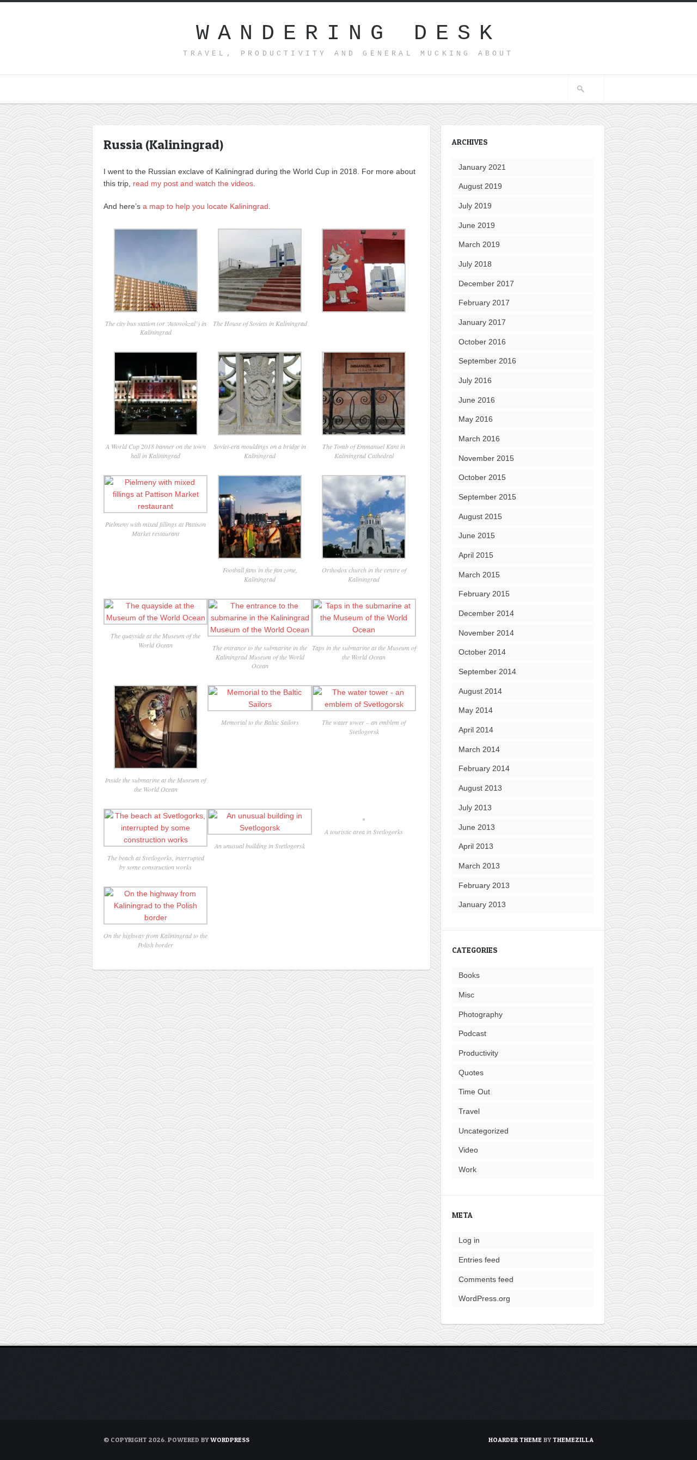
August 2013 (480, 788)
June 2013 (476, 827)
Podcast (472, 1033)
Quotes (471, 1072)
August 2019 (480, 186)
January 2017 (482, 322)
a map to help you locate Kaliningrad (205, 206)
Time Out (474, 1091)
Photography (480, 1014)
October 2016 (482, 341)
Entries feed (479, 1259)
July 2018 (475, 264)
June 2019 (476, 225)
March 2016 (479, 438)
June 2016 (476, 400)
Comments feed (485, 1279)
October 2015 (482, 477)
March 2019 (479, 244)
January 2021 (482, 167)
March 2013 (479, 865)
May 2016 (475, 419)
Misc (466, 994)
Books (469, 975)
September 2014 (487, 671)
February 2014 (484, 768)
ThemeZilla (573, 1440)
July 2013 (475, 807)
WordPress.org (484, 1298)
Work (467, 1169)
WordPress (229, 1440)
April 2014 (475, 729)
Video (468, 1149)
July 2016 (475, 380)
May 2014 (475, 710)
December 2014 (486, 613)
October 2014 (482, 652)
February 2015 (484, 593)
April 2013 (475, 846)
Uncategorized (483, 1130)
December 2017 (486, 283)
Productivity (478, 1053)
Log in (469, 1240)
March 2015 (479, 574)
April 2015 (475, 555)
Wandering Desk (348, 33)
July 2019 (475, 205)
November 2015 (486, 458)
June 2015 (476, 535)
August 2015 (480, 516)
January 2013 (482, 904)
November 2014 (486, 633)
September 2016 (487, 360)
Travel (469, 1111)
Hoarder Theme (515, 1440)
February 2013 (484, 885)
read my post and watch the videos (193, 183)
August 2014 (480, 691)
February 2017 (484, 302)
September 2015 (487, 496)
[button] (155, 288)
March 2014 (479, 749)
